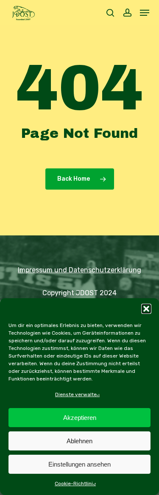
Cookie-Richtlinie (75, 484)
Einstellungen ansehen (79, 464)
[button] (146, 309)
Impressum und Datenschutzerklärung (79, 270)
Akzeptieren (79, 417)
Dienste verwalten (77, 394)
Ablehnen (79, 441)
